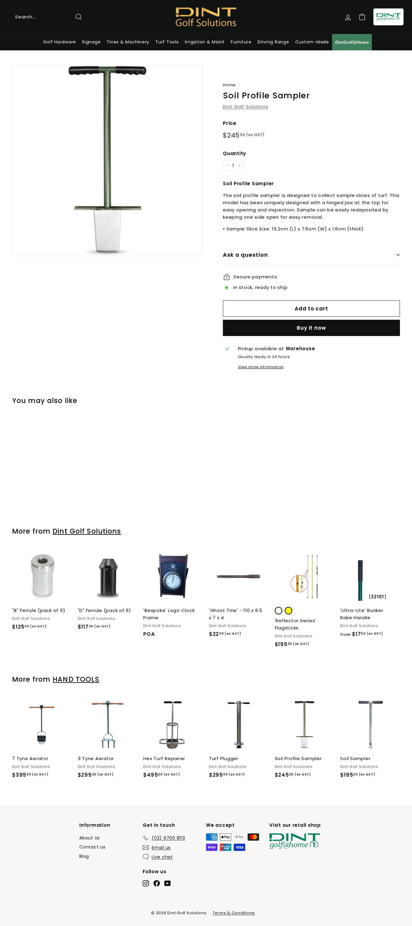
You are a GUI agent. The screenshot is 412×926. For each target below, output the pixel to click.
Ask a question (245, 254)
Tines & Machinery (127, 42)
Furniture (241, 42)
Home (229, 84)
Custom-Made (312, 42)
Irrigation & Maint (205, 42)
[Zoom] (107, 161)
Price (229, 123)
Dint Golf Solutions (245, 106)
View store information (261, 366)
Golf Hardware (59, 42)
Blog (84, 856)
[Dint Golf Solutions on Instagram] (146, 883)
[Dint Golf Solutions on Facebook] (157, 883)
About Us (89, 838)
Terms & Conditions (234, 913)
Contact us (92, 847)
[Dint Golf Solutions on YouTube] (167, 883)
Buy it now (311, 327)
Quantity (234, 153)
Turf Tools (167, 42)
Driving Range (273, 42)
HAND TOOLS (75, 679)
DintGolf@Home (352, 42)
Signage (91, 42)
